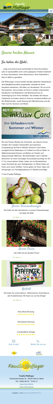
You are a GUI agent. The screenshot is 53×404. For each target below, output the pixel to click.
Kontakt (26, 289)
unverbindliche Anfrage (26, 332)
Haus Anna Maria (26, 384)
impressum (26, 393)
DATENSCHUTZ (36, 393)
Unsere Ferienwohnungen (26, 206)
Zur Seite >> (17, 217)
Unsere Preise (26, 249)
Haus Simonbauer (26, 387)
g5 (19, 393)
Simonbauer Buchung (26, 322)
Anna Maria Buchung (26, 312)
